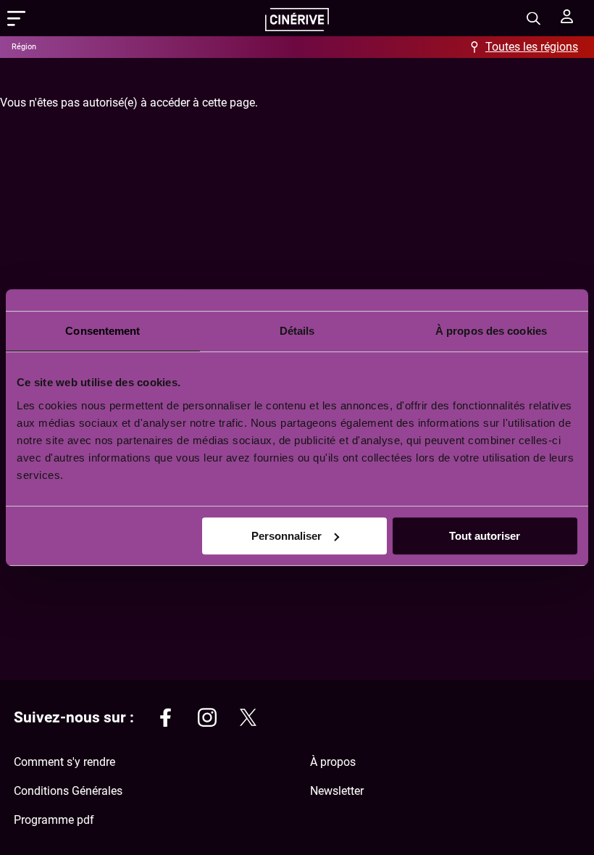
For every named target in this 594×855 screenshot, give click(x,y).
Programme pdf (54, 820)
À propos (333, 762)
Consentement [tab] (102, 331)
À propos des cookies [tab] (491, 331)
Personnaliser (286, 536)
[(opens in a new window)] (165, 719)
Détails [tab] (297, 331)
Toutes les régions (531, 47)
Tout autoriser (484, 536)
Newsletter (337, 791)
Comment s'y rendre (64, 762)
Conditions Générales (68, 791)
